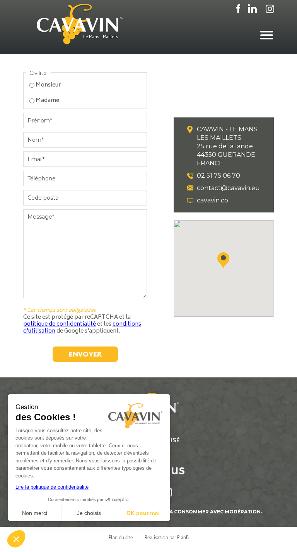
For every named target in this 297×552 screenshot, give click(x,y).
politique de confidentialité (59, 324)
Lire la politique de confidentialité (52, 487)
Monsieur (48, 85)
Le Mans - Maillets (100, 37)
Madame (47, 100)
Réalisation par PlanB (167, 537)
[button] (223, 260)
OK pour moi (143, 513)
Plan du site (121, 537)
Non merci (34, 513)
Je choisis (89, 513)
